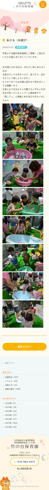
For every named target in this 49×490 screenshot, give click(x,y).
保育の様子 (21, 47)
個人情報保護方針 (24, 468)
